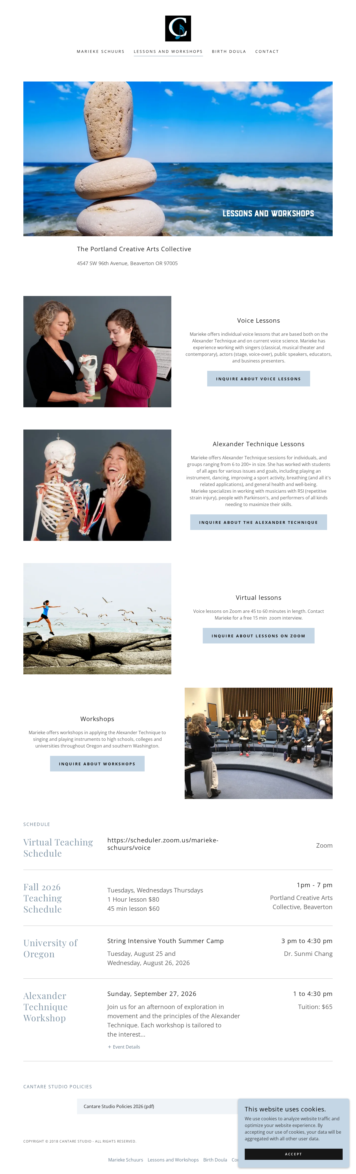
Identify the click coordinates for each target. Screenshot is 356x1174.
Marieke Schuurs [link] (101, 51)
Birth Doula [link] (229, 51)
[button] (123, 1046)
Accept (293, 1154)
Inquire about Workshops (97, 763)
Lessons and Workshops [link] (168, 51)
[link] (178, 28)
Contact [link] (267, 51)
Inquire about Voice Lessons (258, 378)
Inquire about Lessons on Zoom (259, 635)
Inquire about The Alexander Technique (258, 522)
